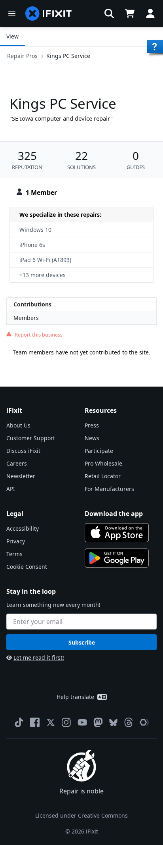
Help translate (75, 697)
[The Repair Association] (144, 722)
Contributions (32, 304)
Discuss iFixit (23, 450)
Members (26, 317)
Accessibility (22, 528)
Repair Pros (22, 56)
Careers (16, 463)
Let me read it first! (38, 657)
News (92, 438)
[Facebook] (35, 722)
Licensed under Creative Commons (81, 815)
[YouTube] (82, 722)
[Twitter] (50, 722)
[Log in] (150, 13)
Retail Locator (103, 476)
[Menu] (12, 13)
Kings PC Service (68, 56)
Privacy (15, 541)
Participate (99, 450)
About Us (18, 425)
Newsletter (20, 476)
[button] (109, 13)
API (10, 489)
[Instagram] (66, 722)
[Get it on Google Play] (117, 558)
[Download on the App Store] (117, 532)
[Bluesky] (113, 722)
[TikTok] (19, 722)
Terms (14, 554)
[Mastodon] (98, 722)
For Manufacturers (109, 489)
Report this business (39, 334)
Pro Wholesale (103, 463)
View (12, 36)
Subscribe (81, 642)
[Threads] (128, 722)
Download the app (114, 513)
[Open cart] (130, 13)
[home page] (48, 13)
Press (92, 425)
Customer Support (30, 438)
